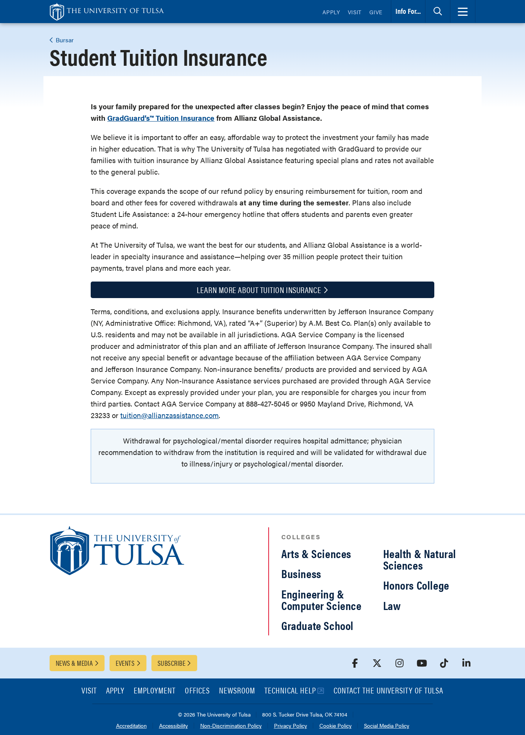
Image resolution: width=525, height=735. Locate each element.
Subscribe (171, 663)
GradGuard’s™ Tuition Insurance (160, 118)
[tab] (437, 11)
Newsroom (237, 691)
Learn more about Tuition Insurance (259, 289)
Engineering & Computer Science (321, 599)
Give (375, 12)
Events (125, 663)
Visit (355, 12)
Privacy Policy (290, 726)
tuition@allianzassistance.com (169, 415)
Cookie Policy (335, 726)
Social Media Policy (386, 726)
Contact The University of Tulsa (389, 691)
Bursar (64, 39)
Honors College (416, 585)
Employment (155, 691)
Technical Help (290, 691)
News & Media (74, 663)
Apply (331, 12)
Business (301, 573)
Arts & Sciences (316, 553)
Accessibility (173, 726)
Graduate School (317, 625)
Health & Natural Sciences (420, 559)
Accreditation (131, 726)
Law (392, 605)
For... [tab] (408, 11)
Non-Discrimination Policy (231, 726)
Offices (197, 691)
